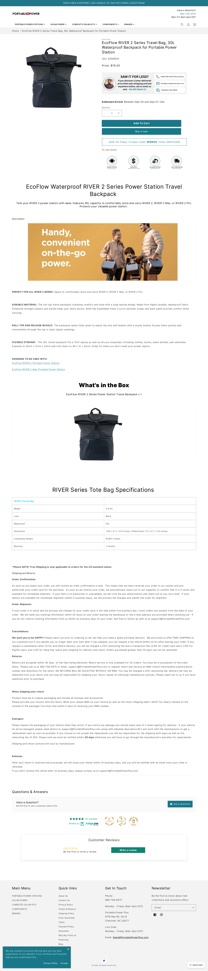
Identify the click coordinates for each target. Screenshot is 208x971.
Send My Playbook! (140, 509)
